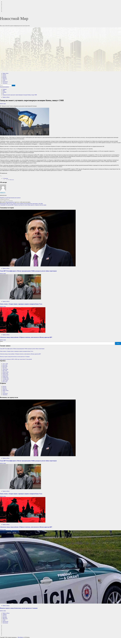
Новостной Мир (14, 18)
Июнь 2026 (5, 366)
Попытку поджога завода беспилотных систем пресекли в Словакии (15, 356)
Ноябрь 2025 (5, 376)
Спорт (4, 80)
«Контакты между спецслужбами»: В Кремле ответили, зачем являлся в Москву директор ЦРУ (26, 337)
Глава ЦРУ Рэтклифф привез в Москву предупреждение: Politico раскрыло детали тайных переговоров (28, 271)
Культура (4, 77)
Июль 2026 (5, 365)
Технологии (5, 81)
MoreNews (20, 637)
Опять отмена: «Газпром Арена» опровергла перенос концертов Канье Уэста (21, 304)
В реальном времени (4, 86)
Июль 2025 (5, 381)
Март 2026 (5, 370)
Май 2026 (5, 367)
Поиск (1, 341)
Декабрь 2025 (5, 374)
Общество (5, 78)
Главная (4, 74)
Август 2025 (5, 380)
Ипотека (4, 76)
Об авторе (5, 178)
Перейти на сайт (4, 197)
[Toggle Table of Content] (1, 176)
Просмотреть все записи (14, 197)
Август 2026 (5, 363)
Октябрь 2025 (5, 377)
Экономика (5, 83)
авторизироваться (10, 202)
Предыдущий (21, 203)
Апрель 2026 (5, 369)
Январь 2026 (5, 373)
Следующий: (23, 204)
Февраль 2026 (5, 372)
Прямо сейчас (5, 73)
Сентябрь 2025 (6, 379)
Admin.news (3, 103)
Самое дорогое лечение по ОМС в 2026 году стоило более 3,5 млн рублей (16, 359)
